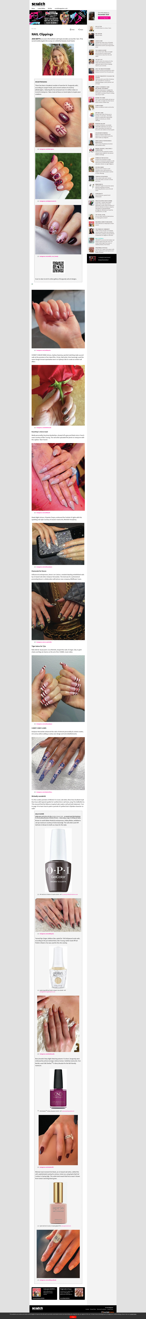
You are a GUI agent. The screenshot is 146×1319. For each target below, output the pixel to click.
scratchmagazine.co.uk (61, 8)
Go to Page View (104, 18)
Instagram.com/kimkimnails (43, 427)
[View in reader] (92, 20)
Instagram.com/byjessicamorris (48, 201)
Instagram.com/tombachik (47, 1167)
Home (33, 8)
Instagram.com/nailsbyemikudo (48, 1280)
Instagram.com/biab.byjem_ (47, 149)
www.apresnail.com (66, 1226)
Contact (87, 1309)
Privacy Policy (93, 1309)
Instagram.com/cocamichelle (44, 642)
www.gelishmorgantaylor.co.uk (47, 992)
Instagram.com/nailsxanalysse (44, 567)
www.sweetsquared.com (68, 1111)
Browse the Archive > (103, 260)
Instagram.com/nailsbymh (43, 512)
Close (73, 1317)
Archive (50, 8)
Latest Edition (41, 8)
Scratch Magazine (109, 1307)
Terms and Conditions (101, 1309)
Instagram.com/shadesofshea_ (44, 792)
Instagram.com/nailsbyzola (43, 350)
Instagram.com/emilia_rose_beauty (49, 256)
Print (72, 29)
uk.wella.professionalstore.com (70, 894)
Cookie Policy (133, 1314)
